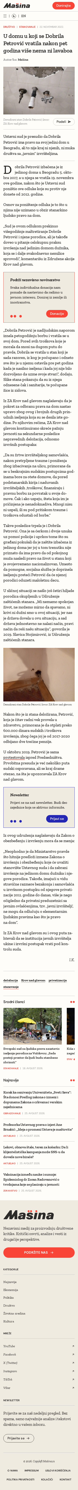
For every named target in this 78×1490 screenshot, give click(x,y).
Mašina (23, 59)
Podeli (61, 121)
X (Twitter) (10, 1363)
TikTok (7, 1379)
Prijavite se (16, 1438)
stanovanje (11, 987)
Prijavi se (57, 818)
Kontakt (66, 1479)
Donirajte (63, 5)
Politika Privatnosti (21, 1479)
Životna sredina (14, 1313)
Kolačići (47, 1479)
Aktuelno (9, 1135)
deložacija (10, 980)
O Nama (12, 1470)
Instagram (10, 1371)
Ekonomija (10, 1290)
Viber (6, 1388)
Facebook (9, 1354)
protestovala (14, 757)
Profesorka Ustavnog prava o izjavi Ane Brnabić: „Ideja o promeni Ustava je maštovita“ (38, 1127)
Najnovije (10, 1282)
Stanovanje (27, 27)
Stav (69, 1059)
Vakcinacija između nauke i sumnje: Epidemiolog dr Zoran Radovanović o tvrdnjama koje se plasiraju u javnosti (31, 1179)
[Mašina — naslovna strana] (16, 5)
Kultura (8, 1321)
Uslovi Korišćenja (58, 1470)
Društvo (9, 27)
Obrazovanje (12, 1113)
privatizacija (58, 980)
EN (23, 16)
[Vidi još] (5, 16)
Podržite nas (36, 1252)
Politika (8, 1297)
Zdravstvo (10, 1190)
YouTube (9, 1346)
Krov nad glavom (33, 980)
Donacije (57, 313)
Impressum (32, 1470)
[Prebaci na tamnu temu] (14, 16)
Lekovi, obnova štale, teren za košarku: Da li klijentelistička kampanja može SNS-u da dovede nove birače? (35, 1152)
